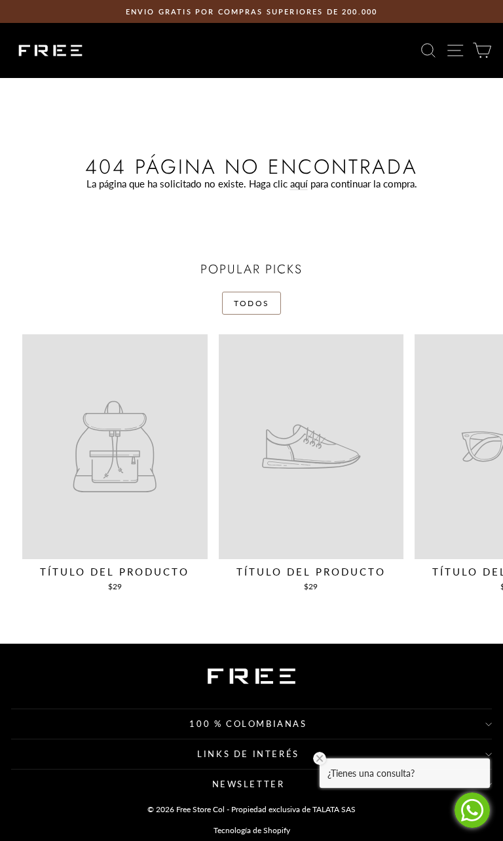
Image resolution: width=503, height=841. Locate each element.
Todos (252, 303)
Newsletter (248, 784)
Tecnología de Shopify (252, 830)
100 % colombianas (248, 723)
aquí (299, 183)
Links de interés (248, 754)
